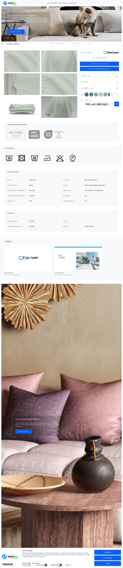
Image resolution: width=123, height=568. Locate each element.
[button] (22, 61)
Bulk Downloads (72, 3)
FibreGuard (54, 3)
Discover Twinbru (23, 431)
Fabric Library (62, 3)
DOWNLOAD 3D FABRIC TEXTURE (99, 64)
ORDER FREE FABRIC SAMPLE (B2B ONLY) (99, 69)
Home (48, 3)
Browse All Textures (15, 32)
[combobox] (103, 76)
